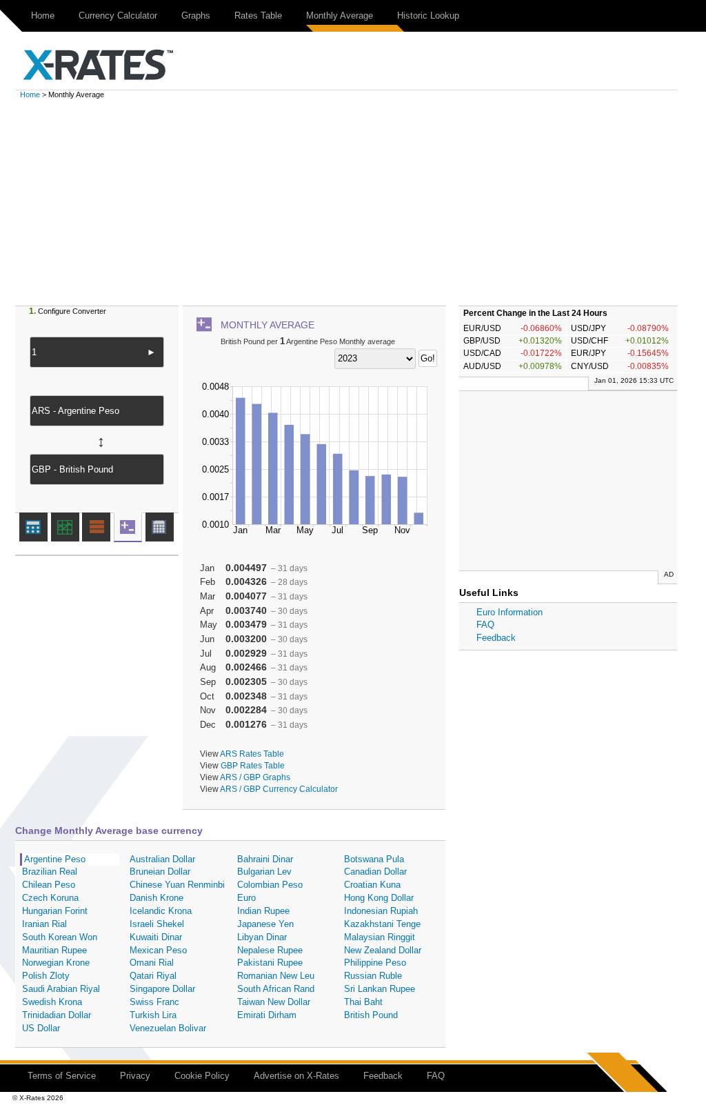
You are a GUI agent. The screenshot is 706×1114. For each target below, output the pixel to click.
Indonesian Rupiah (381, 911)
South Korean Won (59, 937)
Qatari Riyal (153, 976)
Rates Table (258, 15)
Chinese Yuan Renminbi (177, 884)
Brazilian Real (49, 871)
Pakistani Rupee (270, 962)
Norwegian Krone (56, 962)
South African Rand (275, 989)
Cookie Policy (202, 1076)
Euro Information (509, 612)
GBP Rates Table (253, 765)
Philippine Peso (375, 962)
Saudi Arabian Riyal (61, 989)
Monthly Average (339, 15)
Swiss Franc (154, 1002)
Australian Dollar (162, 859)
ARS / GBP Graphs (255, 777)
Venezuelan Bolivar (168, 1028)
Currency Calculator (118, 15)
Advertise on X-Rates (296, 1076)
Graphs (195, 15)
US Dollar (41, 1028)
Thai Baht (363, 1002)
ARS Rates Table (252, 753)
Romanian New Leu (275, 976)
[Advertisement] (353, 202)
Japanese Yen (265, 924)
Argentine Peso (54, 859)
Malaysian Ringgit (379, 937)
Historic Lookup (428, 15)
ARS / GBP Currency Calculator (279, 788)
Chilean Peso (48, 884)
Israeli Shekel (157, 924)
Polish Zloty (46, 976)
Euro (246, 898)
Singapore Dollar (162, 989)
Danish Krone (156, 898)
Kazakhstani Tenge (382, 924)
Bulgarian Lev (264, 871)
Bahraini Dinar (265, 859)
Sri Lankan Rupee (379, 989)
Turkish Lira (153, 1015)
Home (42, 15)
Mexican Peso (158, 950)
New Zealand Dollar (382, 950)
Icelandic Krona (161, 911)
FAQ (485, 624)
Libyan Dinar (262, 937)
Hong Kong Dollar (379, 898)
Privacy (135, 1076)
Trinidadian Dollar (56, 1015)
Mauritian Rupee (54, 950)
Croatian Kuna (372, 884)
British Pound (371, 1015)
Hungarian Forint (55, 911)
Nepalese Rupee (270, 950)
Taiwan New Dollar (273, 1002)
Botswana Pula (374, 859)
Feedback (496, 638)
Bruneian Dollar (160, 871)
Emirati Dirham (266, 1015)
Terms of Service (62, 1076)
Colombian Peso (270, 884)
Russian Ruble (373, 976)
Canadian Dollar (375, 871)
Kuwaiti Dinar (156, 937)
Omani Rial (152, 962)
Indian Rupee (263, 911)
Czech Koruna (50, 898)
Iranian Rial (44, 924)
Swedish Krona (52, 1002)
